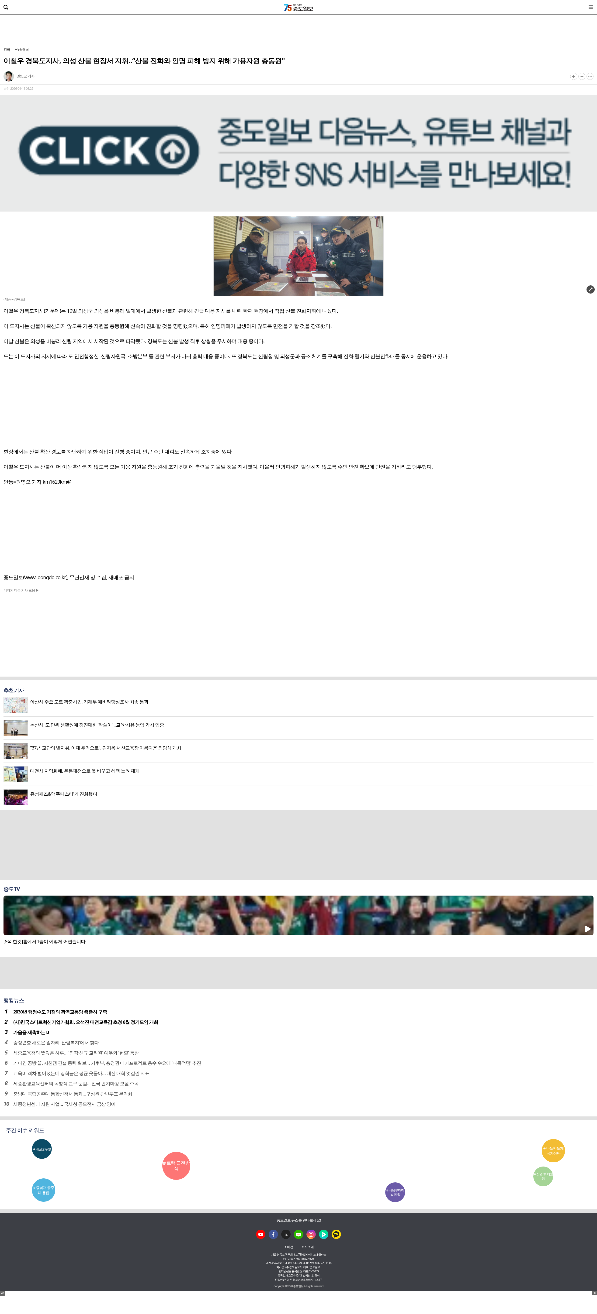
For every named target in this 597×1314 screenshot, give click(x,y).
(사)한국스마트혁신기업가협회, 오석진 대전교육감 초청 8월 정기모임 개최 (85, 1022)
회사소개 (308, 1247)
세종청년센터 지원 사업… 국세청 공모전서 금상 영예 (64, 1104)
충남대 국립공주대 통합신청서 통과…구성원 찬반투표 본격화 (72, 1094)
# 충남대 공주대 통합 (43, 1190)
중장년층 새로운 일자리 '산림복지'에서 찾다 (56, 1042)
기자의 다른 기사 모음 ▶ (21, 590)
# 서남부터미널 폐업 (395, 1192)
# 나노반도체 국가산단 (553, 1151)
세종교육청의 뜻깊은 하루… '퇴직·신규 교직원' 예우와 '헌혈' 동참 (76, 1053)
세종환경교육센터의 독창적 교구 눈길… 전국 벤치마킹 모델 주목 (76, 1083)
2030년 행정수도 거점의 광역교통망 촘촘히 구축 (60, 1012)
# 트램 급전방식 (176, 1166)
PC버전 (288, 1247)
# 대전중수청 (42, 1149)
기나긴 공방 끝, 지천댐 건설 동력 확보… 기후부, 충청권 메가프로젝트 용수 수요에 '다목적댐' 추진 (107, 1063)
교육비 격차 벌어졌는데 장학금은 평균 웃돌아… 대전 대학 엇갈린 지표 (81, 1073)
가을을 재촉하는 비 (32, 1032)
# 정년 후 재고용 (543, 1176)
